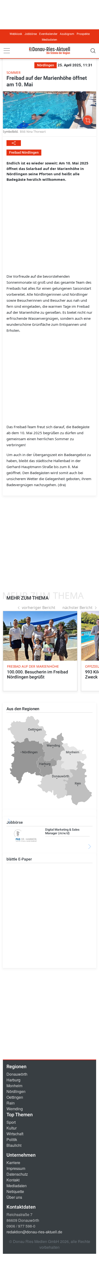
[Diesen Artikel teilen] (13, 143)
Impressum (15, 1168)
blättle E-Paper (19, 859)
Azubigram (67, 34)
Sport (11, 1122)
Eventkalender (48, 34)
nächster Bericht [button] (77, 607)
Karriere (13, 1162)
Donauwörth (16, 1074)
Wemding (14, 1108)
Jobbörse (31, 34)
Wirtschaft (14, 1133)
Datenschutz (17, 1174)
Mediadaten (49, 39)
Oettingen (14, 1097)
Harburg (13, 1080)
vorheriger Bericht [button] (38, 607)
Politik (11, 1139)
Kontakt (12, 1180)
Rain (10, 1103)
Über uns (14, 1197)
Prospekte (83, 34)
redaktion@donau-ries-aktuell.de (34, 1232)
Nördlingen (15, 1091)
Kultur (11, 1128)
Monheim (14, 1085)
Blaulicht (13, 1145)
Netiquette (15, 1191)
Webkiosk (16, 34)
